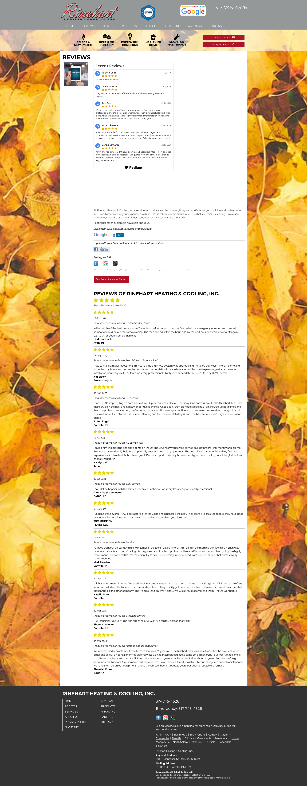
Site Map (106, 722)
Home (70, 26)
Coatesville (162, 738)
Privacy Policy (76, 722)
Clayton (224, 734)
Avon (168, 734)
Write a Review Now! (111, 279)
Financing (172, 26)
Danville (176, 738)
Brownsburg (197, 734)
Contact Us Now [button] (222, 37)
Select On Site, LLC (183, 772)
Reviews (88, 26)
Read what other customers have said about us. (122, 222)
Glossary (72, 727)
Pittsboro (196, 741)
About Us (195, 26)
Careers (216, 26)
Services (151, 26)
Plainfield (210, 741)
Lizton (235, 738)
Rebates (108, 26)
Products (129, 26)
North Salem (180, 741)
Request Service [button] (222, 44)
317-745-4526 (167, 701)
